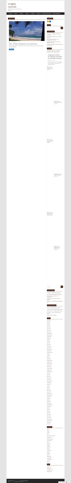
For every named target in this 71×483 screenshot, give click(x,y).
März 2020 (48, 401)
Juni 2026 (48, 323)
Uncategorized (49, 458)
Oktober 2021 (49, 382)
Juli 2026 (48, 322)
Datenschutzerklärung (46, 13)
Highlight (48, 445)
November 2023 (49, 360)
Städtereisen (49, 456)
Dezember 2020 (49, 393)
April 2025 (48, 342)
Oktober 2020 (49, 396)
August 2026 (49, 320)
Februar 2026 (49, 330)
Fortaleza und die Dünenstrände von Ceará (58, 102)
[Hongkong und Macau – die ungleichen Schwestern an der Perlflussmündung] (55, 51)
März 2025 (48, 344)
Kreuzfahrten (49, 450)
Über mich (33, 13)
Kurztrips (48, 451)
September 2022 (49, 371)
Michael (54, 60)
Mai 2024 (48, 357)
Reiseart (15, 13)
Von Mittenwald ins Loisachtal (55, 307)
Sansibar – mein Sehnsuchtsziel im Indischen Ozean (57, 247)
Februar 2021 (49, 390)
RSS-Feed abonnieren (56, 13)
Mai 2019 (48, 411)
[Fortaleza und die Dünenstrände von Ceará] (50, 103)
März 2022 (48, 376)
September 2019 (49, 404)
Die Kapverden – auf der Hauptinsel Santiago (58, 175)
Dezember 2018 (49, 419)
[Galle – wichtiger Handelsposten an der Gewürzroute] (27, 31)
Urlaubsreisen (49, 459)
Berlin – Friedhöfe (53, 315)
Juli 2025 (48, 339)
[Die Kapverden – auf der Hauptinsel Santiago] (50, 175)
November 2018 (49, 420)
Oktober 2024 (49, 350)
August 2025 (49, 338)
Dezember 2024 (49, 349)
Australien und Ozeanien (51, 435)
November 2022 (49, 368)
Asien (48, 434)
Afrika (48, 429)
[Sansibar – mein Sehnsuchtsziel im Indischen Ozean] (50, 248)
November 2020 (49, 395)
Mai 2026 (48, 325)
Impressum (39, 13)
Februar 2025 (49, 346)
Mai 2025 (48, 341)
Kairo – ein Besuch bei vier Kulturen (56, 310)
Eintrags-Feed (49, 468)
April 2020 (48, 400)
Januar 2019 (49, 417)
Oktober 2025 (49, 336)
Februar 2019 (49, 415)
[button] (17, 13)
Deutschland (49, 437)
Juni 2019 (48, 409)
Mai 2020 (48, 398)
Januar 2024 (49, 358)
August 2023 (49, 365)
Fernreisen (48, 443)
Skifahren (48, 454)
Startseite (11, 13)
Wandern (48, 461)
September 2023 (49, 363)
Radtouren (48, 453)
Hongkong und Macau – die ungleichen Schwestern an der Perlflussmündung (55, 56)
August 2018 (49, 422)
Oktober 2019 (49, 403)
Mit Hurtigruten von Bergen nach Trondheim (54, 36)
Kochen (48, 448)
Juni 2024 (48, 355)
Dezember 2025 (49, 333)
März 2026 (48, 328)
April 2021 (48, 388)
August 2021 (49, 384)
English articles (49, 440)
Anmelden (48, 466)
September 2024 (49, 352)
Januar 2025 (49, 347)
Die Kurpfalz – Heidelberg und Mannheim (53, 33)
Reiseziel (21, 13)
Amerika (48, 432)
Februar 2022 (49, 377)
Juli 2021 (48, 385)
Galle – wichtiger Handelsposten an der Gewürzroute (23, 44)
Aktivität (27, 13)
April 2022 (48, 374)
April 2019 (48, 412)
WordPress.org (49, 471)
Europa (48, 442)
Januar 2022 (49, 379)
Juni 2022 (48, 373)
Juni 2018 (48, 423)
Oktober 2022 (49, 369)
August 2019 (49, 406)
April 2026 (48, 327)
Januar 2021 (49, 392)
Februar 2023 (49, 366)
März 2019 (48, 414)
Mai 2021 (48, 387)
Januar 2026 (49, 331)
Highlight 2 (48, 446)
